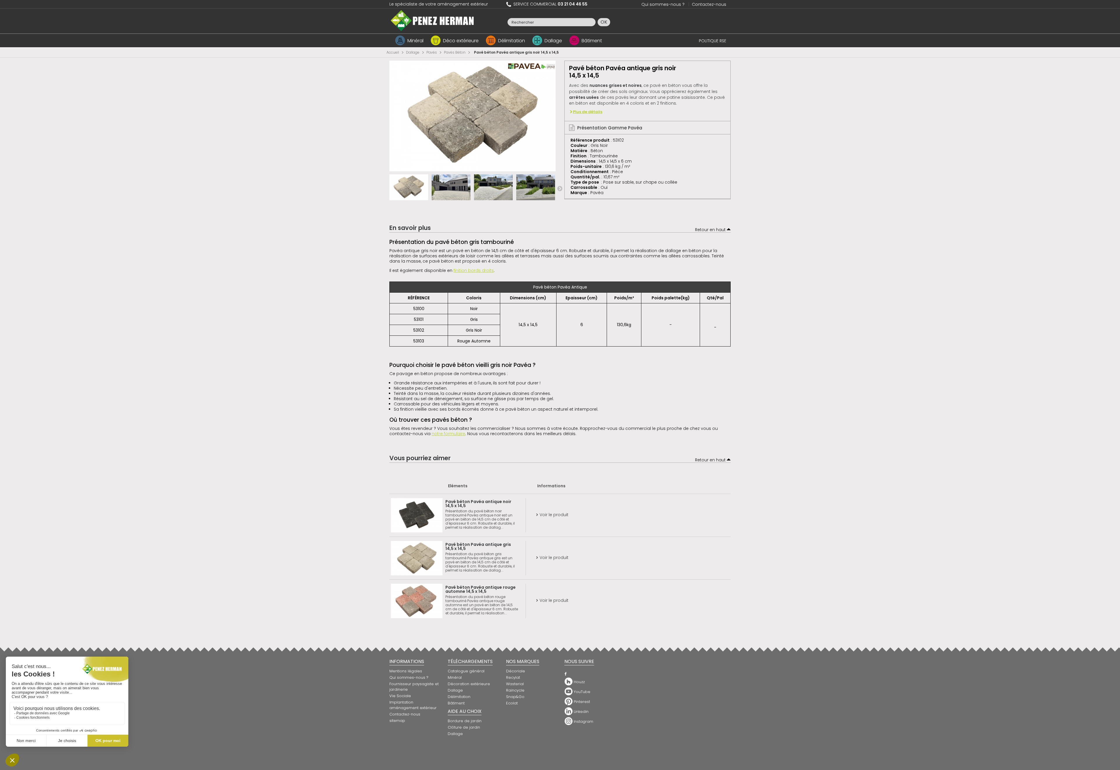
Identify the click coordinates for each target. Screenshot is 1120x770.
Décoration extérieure (469, 684)
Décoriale (515, 671)
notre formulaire (448, 434)
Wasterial (515, 684)
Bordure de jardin (465, 721)
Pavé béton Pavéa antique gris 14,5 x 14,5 (478, 546)
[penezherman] (432, 20)
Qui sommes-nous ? (663, 4)
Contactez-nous (709, 4)
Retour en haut (711, 229)
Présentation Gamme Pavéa (609, 128)
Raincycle (515, 690)
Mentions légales (405, 671)
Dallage (553, 40)
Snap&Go (515, 696)
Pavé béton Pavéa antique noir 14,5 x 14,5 (478, 504)
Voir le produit (552, 515)
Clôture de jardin (464, 727)
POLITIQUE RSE (712, 41)
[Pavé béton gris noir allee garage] (451, 187)
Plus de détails (587, 112)
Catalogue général (466, 671)
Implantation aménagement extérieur (413, 705)
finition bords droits (474, 270)
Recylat (513, 677)
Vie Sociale (400, 696)
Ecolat (512, 703)
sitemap (397, 720)
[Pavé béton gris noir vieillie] (408, 187)
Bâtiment (592, 40)
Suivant (560, 188)
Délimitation (511, 40)
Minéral (415, 40)
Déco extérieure (461, 40)
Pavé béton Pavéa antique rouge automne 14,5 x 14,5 (480, 589)
